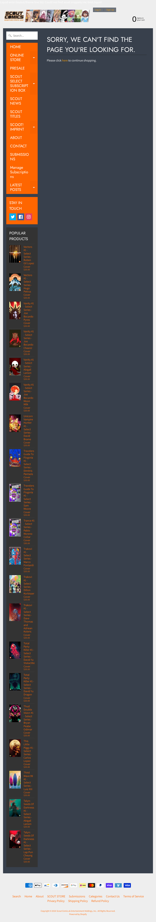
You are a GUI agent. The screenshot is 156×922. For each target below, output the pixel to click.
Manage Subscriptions (19, 172)
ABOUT (16, 137)
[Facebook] (20, 216)
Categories (95, 896)
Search (16, 896)
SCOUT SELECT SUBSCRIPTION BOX (24, 83)
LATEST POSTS (24, 187)
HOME (15, 47)
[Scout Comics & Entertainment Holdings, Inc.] (46, 16)
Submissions (77, 896)
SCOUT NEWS (16, 101)
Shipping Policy (78, 901)
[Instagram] (28, 216)
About (40, 896)
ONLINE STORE (24, 57)
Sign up (110, 10)
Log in (98, 10)
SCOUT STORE (56, 896)
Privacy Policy (55, 901)
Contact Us (113, 896)
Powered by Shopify (78, 914)
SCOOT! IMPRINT (24, 127)
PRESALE (17, 68)
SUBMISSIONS (19, 157)
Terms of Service (133, 896)
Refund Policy (100, 901)
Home (28, 896)
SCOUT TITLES (16, 114)
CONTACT (18, 146)
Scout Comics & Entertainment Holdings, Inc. (77, 911)
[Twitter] (12, 216)
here (65, 60)
